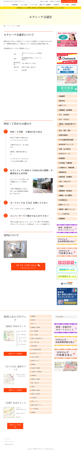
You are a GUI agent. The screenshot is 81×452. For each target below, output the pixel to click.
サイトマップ (7, 438)
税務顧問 (62, 96)
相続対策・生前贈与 (65, 177)
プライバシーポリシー (9, 441)
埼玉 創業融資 (64, 115)
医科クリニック (64, 204)
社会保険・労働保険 (65, 163)
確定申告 (62, 101)
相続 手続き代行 (65, 181)
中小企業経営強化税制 (66, 140)
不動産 (61, 186)
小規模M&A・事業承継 (66, 167)
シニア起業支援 (64, 214)
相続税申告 (62, 172)
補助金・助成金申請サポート (67, 125)
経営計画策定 (63, 135)
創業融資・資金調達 (65, 110)
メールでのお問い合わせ (70, 1)
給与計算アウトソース (66, 144)
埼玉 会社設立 (64, 119)
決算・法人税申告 (65, 149)
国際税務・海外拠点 (65, 191)
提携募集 (62, 218)
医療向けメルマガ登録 (55, 1)
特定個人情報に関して (9, 444)
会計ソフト (62, 105)
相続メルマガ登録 (44, 1)
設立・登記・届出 (65, 130)
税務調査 (62, 158)
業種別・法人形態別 (65, 195)
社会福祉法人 (63, 200)
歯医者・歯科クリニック (67, 209)
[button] (28, 266)
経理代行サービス (65, 154)
